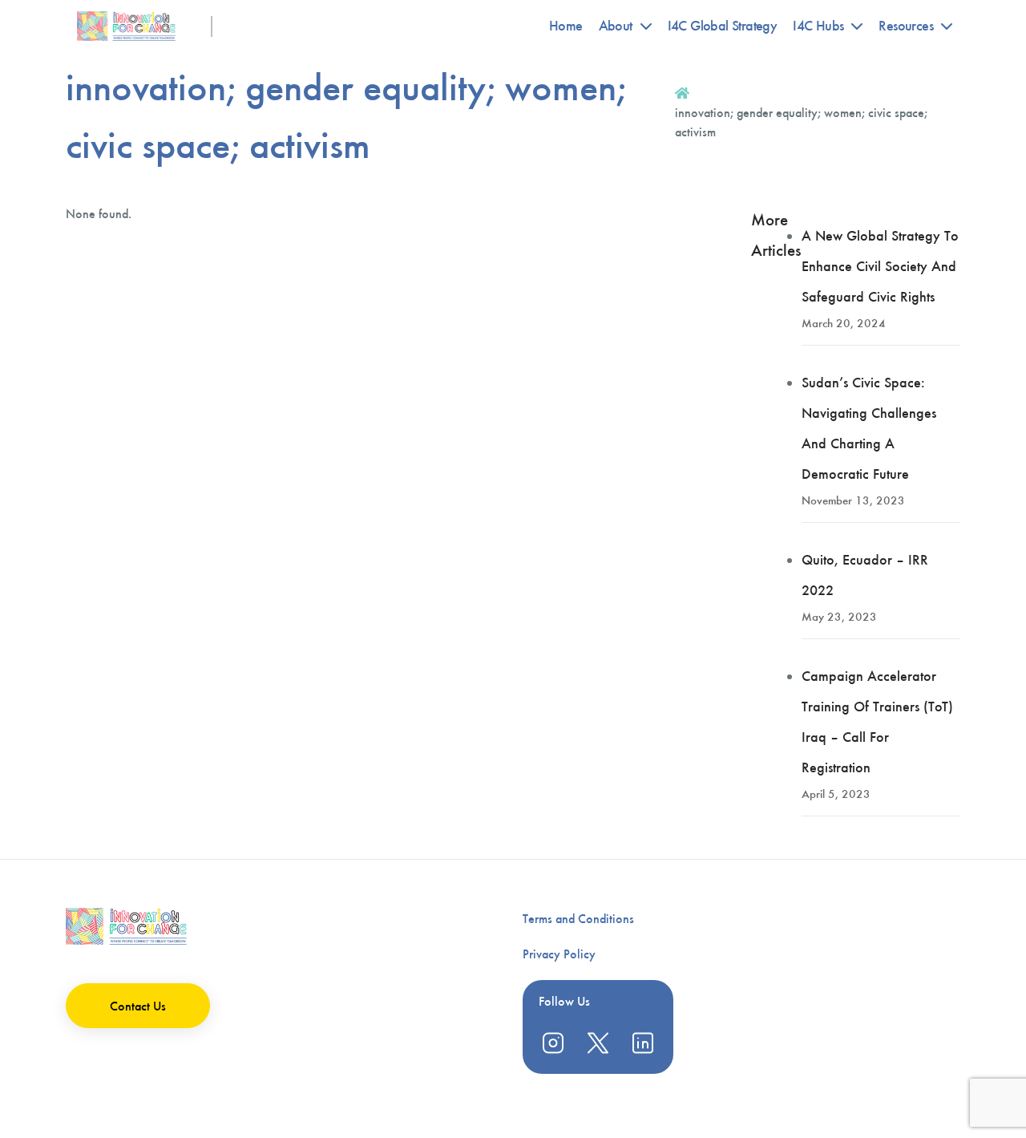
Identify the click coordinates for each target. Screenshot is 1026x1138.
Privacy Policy (559, 954)
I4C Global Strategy (723, 25)
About (615, 25)
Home (566, 25)
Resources (906, 25)
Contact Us (138, 1006)
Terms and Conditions (578, 918)
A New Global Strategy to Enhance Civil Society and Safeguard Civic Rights (880, 266)
